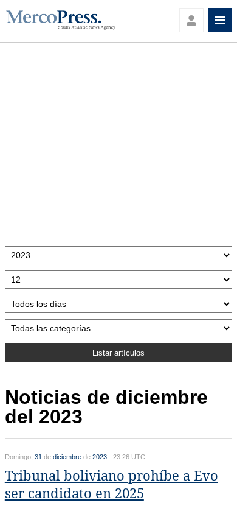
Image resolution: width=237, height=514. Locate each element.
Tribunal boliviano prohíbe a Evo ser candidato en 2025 (111, 484)
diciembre (67, 456)
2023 (99, 456)
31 (38, 456)
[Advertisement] (118, 147)
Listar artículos (118, 352)
